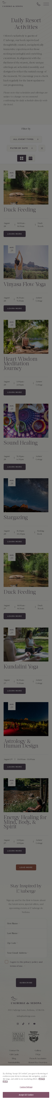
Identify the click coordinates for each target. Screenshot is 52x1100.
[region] (26, 1083)
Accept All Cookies (26, 1095)
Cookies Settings (26, 1087)
